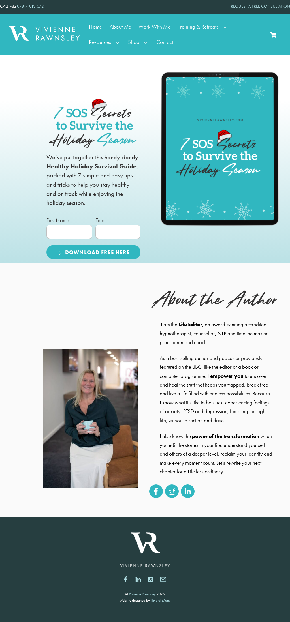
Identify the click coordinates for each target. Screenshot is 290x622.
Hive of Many (160, 600)
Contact (165, 42)
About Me (120, 26)
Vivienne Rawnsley (142, 593)
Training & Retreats (198, 26)
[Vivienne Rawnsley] (44, 38)
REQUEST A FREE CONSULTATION (260, 6)
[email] (163, 578)
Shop (133, 42)
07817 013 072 (30, 6)
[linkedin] (138, 578)
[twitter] (150, 578)
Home (95, 26)
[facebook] (125, 578)
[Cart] (273, 34)
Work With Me (154, 26)
